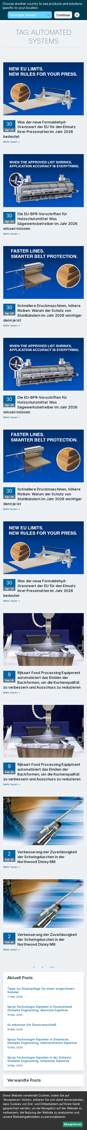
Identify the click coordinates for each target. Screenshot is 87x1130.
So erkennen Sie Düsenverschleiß (31, 1024)
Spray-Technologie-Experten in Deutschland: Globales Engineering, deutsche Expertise (39, 1008)
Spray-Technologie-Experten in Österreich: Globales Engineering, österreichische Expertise (42, 1041)
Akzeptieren (73, 1124)
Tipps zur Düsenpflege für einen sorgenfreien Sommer (40, 990)
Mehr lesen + (11, 141)
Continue (63, 15)
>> (52, 967)
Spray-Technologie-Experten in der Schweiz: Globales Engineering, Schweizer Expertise (39, 1059)
